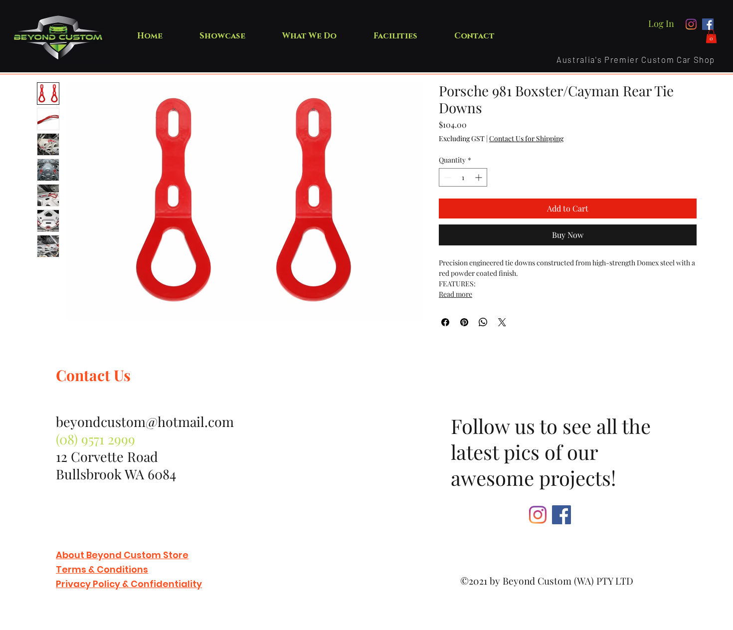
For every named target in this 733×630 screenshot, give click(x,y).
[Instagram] (691, 24)
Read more (455, 294)
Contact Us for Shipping (526, 138)
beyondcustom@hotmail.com (145, 421)
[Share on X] (502, 322)
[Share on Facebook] (445, 322)
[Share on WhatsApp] (483, 322)
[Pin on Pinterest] (464, 322)
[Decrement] (446, 177)
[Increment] (479, 177)
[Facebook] (708, 24)
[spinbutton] (463, 177)
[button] (711, 36)
